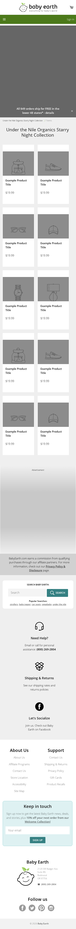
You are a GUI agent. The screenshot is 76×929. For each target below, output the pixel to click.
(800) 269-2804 (48, 884)
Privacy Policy (56, 771)
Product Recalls (56, 784)
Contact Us (19, 771)
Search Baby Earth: (38, 584)
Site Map (19, 791)
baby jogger (25, 604)
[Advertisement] (38, 64)
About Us (19, 757)
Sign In (70, 19)
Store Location (19, 777)
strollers (14, 604)
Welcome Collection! (38, 821)
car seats (36, 604)
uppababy (47, 604)
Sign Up (38, 840)
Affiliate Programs (19, 764)
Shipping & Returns (55, 764)
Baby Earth (43, 923)
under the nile (59, 604)
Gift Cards (56, 777)
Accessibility (19, 784)
